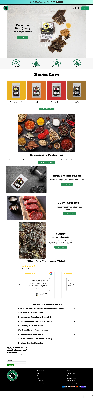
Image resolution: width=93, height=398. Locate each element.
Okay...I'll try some (46, 162)
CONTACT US (44, 8)
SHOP (22, 37)
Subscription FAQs (72, 383)
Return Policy (71, 380)
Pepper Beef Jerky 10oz (57, 101)
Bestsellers (46, 75)
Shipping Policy (71, 378)
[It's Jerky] (6, 8)
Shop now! (59, 1)
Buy (85, 8)
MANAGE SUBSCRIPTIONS (30, 8)
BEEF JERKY (16, 8)
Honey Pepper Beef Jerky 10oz (16, 101)
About (38, 375)
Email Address (10, 356)
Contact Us (40, 380)
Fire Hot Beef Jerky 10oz (36, 101)
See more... (38, 288)
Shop (38, 373)
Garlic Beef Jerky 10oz (76, 101)
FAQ (38, 378)
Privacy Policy (71, 375)
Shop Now (66, 184)
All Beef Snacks (46, 109)
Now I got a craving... (69, 214)
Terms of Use (71, 373)
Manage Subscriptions (43, 383)
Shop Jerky (61, 247)
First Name (9, 360)
